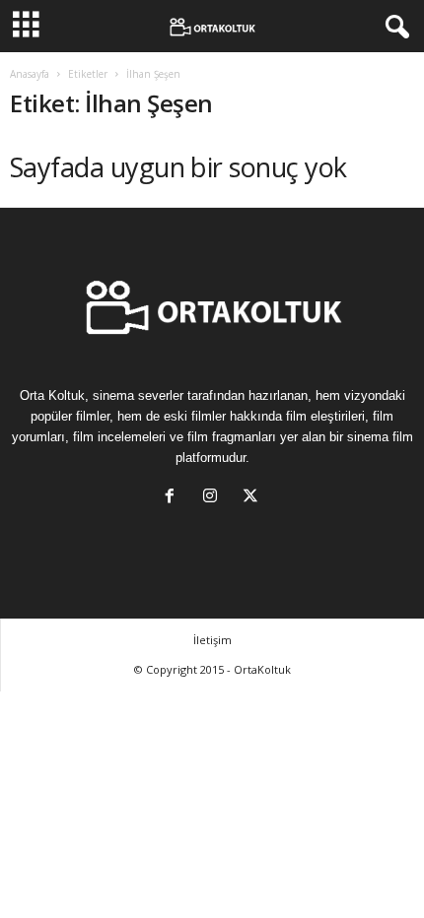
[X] (253, 498)
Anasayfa (29, 74)
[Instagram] (214, 498)
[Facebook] (174, 498)
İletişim (212, 639)
